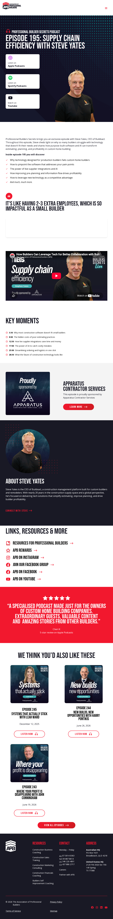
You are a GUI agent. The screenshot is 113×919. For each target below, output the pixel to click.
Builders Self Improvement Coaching (43, 882)
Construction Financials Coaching (43, 874)
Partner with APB (67, 874)
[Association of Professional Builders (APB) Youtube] (106, 907)
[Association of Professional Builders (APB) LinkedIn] (101, 907)
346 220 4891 (68, 861)
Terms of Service (13, 911)
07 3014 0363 (68, 856)
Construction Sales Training (41, 858)
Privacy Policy (56, 902)
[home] (12, 5)
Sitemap (53, 911)
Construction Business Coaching (43, 851)
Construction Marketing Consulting (43, 866)
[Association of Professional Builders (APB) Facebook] (92, 907)
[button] (106, 7)
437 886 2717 (68, 864)
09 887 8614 (68, 859)
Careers (62, 869)
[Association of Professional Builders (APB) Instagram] (97, 907)
